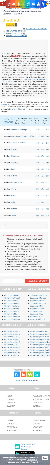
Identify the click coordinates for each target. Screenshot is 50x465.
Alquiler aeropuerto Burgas (40, 334)
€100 (48, 215)
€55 (37, 149)
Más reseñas (10, 25)
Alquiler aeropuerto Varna (39, 337)
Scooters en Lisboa (37, 300)
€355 (37, 136)
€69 (47, 149)
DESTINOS (11, 402)
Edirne (13, 169)
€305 (37, 156)
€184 (48, 169)
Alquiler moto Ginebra (12, 319)
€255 (37, 202)
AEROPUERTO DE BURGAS (36, 29)
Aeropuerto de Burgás (19, 129)
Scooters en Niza (36, 314)
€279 (48, 202)
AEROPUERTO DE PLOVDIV (16, 35)
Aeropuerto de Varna (19, 143)
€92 (47, 189)
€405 (48, 156)
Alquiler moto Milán (11, 295)
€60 (37, 130)
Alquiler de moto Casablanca (14, 355)
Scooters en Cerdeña (38, 303)
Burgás (14, 149)
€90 (37, 182)
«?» (42, 130)
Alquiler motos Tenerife (12, 306)
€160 (37, 169)
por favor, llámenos (18, 109)
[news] (27, 372)
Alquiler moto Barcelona (13, 303)
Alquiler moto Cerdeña (12, 298)
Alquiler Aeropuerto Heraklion (15, 347)
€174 (48, 195)
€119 (48, 182)
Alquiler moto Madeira (12, 314)
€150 (37, 195)
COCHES (10, 424)
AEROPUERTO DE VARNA (16, 31)
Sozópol (14, 209)
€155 (37, 143)
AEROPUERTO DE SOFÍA (15, 33)
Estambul (14, 176)
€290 (48, 162)
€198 (48, 143)
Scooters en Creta (36, 316)
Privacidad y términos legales (27, 380)
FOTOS (9, 396)
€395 (48, 136)
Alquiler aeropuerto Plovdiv (40, 339)
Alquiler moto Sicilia (11, 300)
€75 (47, 130)
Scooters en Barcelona (38, 295)
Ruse (13, 195)
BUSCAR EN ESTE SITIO (38, 281)
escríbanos (5, 104)
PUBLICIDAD (11, 430)
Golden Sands (16, 182)
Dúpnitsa (14, 162)
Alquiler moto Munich (12, 316)
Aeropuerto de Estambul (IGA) (22, 136)
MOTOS (10, 420)
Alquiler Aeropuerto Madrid (14, 337)
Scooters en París (36, 311)
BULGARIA (11, 406)
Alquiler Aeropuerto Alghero (14, 339)
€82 (37, 189)
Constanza (15, 156)
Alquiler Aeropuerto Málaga (14, 334)
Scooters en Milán (36, 306)
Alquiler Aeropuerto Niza (13, 350)
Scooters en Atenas (37, 308)
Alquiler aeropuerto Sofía (39, 331)
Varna (13, 215)
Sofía (13, 202)
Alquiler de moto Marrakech (14, 353)
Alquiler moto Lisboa (11, 308)
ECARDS (10, 399)
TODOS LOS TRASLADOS (8, 120)
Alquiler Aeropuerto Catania (14, 342)
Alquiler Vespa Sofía (37, 319)
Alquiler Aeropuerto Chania (14, 345)
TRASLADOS (12, 427)
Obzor (13, 189)
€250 (37, 162)
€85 (37, 215)
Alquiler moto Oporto (11, 311)
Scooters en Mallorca (38, 298)
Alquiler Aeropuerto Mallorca (14, 331)
